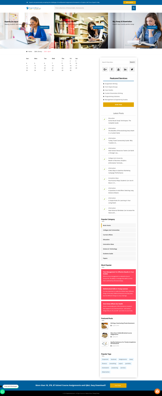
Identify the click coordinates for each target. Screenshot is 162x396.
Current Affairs (108, 235)
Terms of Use (88, 393)
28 (52, 70)
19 (35, 68)
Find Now (118, 385)
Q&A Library (38, 51)
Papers (105, 258)
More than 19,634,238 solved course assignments (121, 333)
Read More (44, 27)
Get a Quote (129, 2)
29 (62, 70)
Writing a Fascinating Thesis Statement (123, 323)
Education (106, 239)
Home (30, 51)
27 (45, 70)
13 (45, 65)
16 (70, 65)
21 (52, 68)
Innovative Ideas (108, 244)
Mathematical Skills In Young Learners (115, 289)
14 (52, 65)
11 (27, 65)
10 (76, 63)
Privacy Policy (96, 393)
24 (76, 68)
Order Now (118, 104)
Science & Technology (110, 249)
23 (70, 68)
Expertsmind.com (70, 393)
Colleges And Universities (111, 230)
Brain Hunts (107, 225)
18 (27, 68)
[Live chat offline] (157, 391)
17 (76, 65)
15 (62, 65)
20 (45, 68)
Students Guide (108, 253)
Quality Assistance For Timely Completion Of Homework (123, 342)
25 (27, 70)
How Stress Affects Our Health (113, 304)
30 (70, 70)
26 (35, 70)
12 (35, 65)
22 (62, 68)
